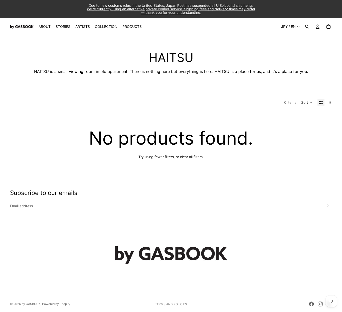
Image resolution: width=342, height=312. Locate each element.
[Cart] (328, 26)
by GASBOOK (31, 304)
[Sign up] (326, 206)
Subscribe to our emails (43, 192)
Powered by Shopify (56, 304)
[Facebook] (311, 304)
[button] (306, 102)
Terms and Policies (171, 304)
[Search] (306, 26)
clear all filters (191, 157)
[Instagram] (320, 304)
